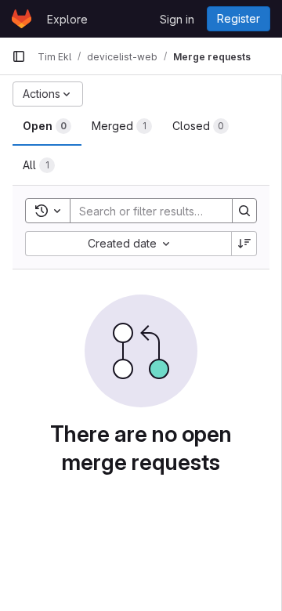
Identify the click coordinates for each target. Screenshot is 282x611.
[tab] (47, 126)
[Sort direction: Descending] (244, 243)
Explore (67, 19)
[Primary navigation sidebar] (18, 56)
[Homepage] (21, 18)
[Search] (244, 210)
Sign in (177, 19)
